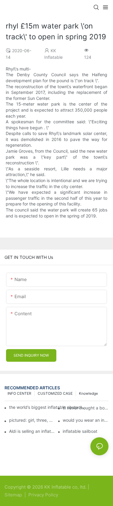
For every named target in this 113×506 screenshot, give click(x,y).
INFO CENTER (19, 393)
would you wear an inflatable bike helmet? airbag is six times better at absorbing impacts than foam (85, 420)
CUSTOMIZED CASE (55, 393)
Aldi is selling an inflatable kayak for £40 (32, 431)
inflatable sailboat (80, 431)
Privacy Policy (43, 495)
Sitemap (14, 495)
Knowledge (88, 393)
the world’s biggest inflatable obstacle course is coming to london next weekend (47, 407)
